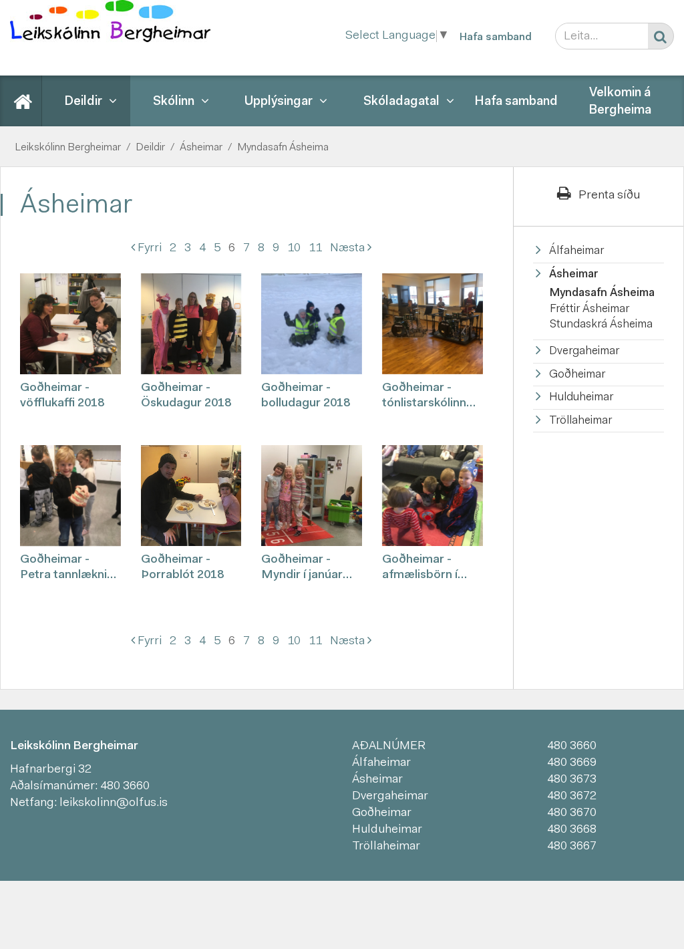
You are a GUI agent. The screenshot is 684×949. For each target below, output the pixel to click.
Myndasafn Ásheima (283, 147)
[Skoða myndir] (70, 323)
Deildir (150, 147)
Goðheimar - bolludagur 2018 (305, 396)
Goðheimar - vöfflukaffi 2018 (62, 396)
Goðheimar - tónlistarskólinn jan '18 (424, 397)
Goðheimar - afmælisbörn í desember (420, 569)
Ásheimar (201, 147)
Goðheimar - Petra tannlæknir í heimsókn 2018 (68, 569)
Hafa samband (496, 37)
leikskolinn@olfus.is (113, 803)
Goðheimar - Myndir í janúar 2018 (302, 569)
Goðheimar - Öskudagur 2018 (186, 396)
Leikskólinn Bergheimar (68, 147)
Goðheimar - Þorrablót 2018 (182, 567)
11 (315, 249)
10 (294, 249)
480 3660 (125, 787)
